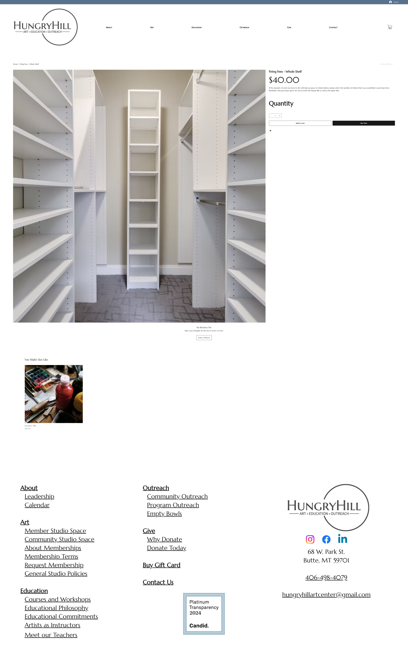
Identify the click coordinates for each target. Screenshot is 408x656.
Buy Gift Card (161, 565)
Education (34, 591)
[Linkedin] (342, 539)
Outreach (156, 488)
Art (24, 522)
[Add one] (279, 115)
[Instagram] (310, 539)
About (29, 488)
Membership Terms (51, 556)
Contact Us (158, 582)
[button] (390, 27)
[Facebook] (270, 131)
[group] (204, 397)
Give (149, 531)
